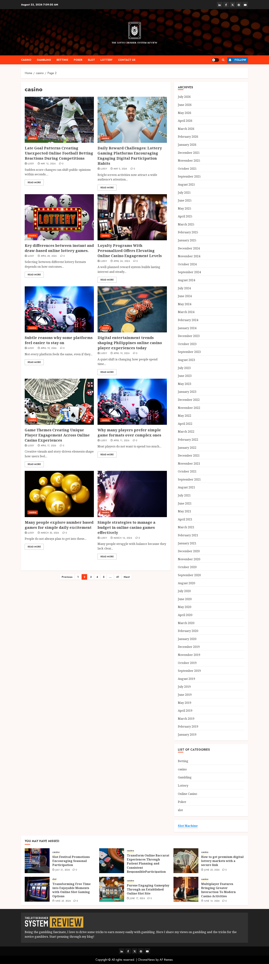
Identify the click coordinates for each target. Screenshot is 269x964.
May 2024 (184, 304)
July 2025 (184, 193)
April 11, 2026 (121, 440)
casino (26, 60)
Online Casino (187, 794)
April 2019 (185, 711)
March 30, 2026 (50, 533)
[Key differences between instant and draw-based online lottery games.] (59, 217)
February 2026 (188, 137)
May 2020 (184, 607)
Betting (62, 60)
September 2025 (189, 176)
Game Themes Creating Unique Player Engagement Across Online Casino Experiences (57, 435)
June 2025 (185, 200)
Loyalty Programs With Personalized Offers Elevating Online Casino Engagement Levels (130, 250)
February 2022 (188, 440)
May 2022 (184, 416)
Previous (67, 577)
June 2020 (185, 599)
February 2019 (188, 726)
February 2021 (188, 535)
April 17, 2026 (48, 445)
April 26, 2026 (122, 261)
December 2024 (189, 248)
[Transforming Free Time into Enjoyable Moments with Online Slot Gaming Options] (37, 889)
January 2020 (187, 639)
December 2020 (189, 551)
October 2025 (187, 169)
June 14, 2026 (212, 901)
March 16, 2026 (123, 538)
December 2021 (189, 455)
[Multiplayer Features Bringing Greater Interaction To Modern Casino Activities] (185, 889)
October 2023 (187, 344)
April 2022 (185, 424)
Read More (34, 182)
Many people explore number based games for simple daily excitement (59, 525)
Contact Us (126, 60)
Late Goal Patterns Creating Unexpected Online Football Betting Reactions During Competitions (59, 153)
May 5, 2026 (120, 168)
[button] (223, 59)
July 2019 (184, 687)
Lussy (31, 163)
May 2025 (184, 208)
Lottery (106, 60)
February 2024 (188, 320)
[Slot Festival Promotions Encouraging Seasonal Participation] (37, 860)
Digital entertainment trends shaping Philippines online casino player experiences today (130, 342)
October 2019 (187, 663)
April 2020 (185, 615)
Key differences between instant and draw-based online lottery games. (59, 248)
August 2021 (186, 487)
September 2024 (189, 272)
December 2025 (189, 153)
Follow (240, 60)
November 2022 (189, 408)
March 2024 (186, 312)
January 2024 (187, 328)
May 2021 (184, 511)
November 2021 (189, 464)
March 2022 (186, 432)
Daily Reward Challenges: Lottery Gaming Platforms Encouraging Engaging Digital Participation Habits (130, 156)
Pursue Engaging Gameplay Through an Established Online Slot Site (148, 889)
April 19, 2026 (49, 348)
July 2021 (184, 495)
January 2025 (187, 240)
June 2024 (185, 296)
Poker (78, 60)
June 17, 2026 (137, 898)
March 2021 (186, 527)
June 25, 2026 (212, 870)
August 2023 (186, 360)
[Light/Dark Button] (215, 60)
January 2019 (187, 735)
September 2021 (189, 479)
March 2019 (186, 719)
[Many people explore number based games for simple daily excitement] (59, 494)
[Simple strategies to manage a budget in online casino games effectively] (132, 494)
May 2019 (184, 703)
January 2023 (187, 392)
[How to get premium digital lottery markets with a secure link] (185, 860)
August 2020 (186, 583)
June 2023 (185, 376)
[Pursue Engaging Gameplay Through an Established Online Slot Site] (111, 889)
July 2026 (184, 97)
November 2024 (189, 256)
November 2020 (189, 559)
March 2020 (186, 623)
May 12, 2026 (48, 163)
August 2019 (186, 679)
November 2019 (189, 655)
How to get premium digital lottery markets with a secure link (222, 861)
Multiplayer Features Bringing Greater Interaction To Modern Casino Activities (218, 890)
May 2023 (184, 384)
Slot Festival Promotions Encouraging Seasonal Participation (71, 861)
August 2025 (186, 184)
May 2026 (184, 113)
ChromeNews (146, 960)
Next (127, 577)
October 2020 (187, 567)
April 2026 (185, 121)
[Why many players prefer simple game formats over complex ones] (132, 402)
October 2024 (187, 264)
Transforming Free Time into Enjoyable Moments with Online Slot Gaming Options (71, 890)
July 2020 (184, 591)
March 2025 (186, 224)
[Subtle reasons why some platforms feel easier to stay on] (59, 309)
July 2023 (184, 368)
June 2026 (185, 105)
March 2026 (186, 129)
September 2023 (189, 352)
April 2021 (185, 519)
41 (117, 577)
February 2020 (188, 631)
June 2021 (185, 503)
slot (91, 60)
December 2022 (189, 400)
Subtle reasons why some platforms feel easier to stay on (59, 340)
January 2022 (187, 448)
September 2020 (189, 575)
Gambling (44, 60)
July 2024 (184, 288)
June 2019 (185, 695)
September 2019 (189, 671)
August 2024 (186, 280)
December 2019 (189, 647)
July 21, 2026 (62, 870)
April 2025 (185, 216)
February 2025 (188, 232)
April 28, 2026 (49, 256)
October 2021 (187, 471)
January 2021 (187, 543)
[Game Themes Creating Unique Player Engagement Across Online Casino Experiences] (59, 402)
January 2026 (187, 145)
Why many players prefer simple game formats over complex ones (129, 433)
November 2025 (189, 161)
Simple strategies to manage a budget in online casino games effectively (126, 527)
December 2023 (189, 336)
